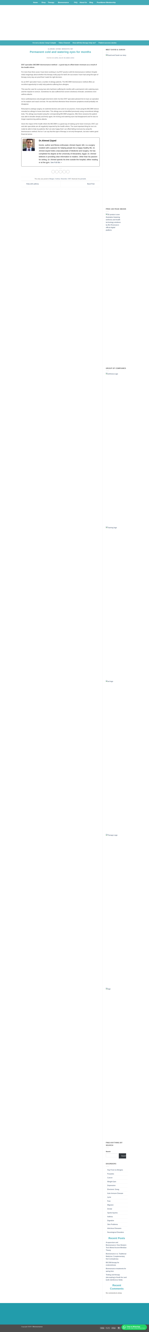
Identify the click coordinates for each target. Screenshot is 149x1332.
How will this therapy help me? (84, 43)
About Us (83, 2)
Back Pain (91, 184)
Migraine (110, 1205)
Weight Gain (111, 1181)
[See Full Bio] (61, 162)
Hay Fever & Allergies (115, 1170)
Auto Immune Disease (115, 1193)
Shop (43, 2)
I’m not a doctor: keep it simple (44, 43)
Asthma (110, 1216)
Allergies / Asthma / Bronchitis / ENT (60, 49)
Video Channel (64, 43)
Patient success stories (107, 43)
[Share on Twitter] (56, 171)
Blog (91, 2)
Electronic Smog (113, 1189)
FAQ (75, 2)
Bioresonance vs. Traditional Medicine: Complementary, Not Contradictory (116, 1256)
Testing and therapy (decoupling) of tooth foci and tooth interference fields (116, 1277)
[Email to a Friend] (60, 171)
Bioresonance (63, 2)
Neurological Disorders (115, 1232)
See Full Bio (55, 162)
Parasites (110, 1174)
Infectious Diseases (114, 1228)
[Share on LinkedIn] (68, 171)
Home (35, 2)
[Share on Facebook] (53, 171)
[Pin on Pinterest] (64, 171)
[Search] (146, 2)
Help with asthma (32, 184)
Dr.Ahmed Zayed (69, 58)
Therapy (51, 2)
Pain (109, 1201)
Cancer (110, 1178)
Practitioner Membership (106, 2)
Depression (111, 1185)
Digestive (110, 1220)
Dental (109, 1209)
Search (108, 1151)
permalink (83, 179)
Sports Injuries (112, 1213)
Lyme (109, 1197)
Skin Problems (112, 1224)
